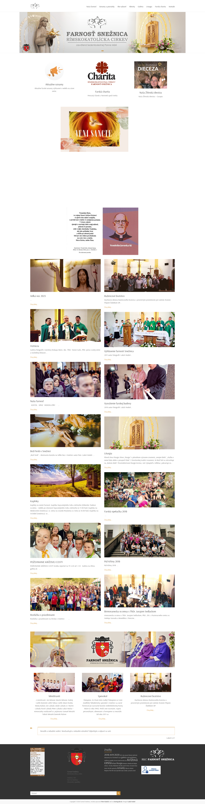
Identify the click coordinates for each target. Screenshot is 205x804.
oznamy (121, 767)
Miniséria (125, 763)
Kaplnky (34, 501)
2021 (121, 755)
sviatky (125, 770)
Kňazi (114, 763)
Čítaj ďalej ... (34, 304)
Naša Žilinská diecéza (151, 92)
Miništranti (54, 696)
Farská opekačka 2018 (115, 511)
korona (115, 760)
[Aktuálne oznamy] (54, 62)
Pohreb (131, 768)
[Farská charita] (102, 62)
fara (111, 757)
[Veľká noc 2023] (65, 260)
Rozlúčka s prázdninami (42, 614)
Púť (112, 770)
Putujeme (106, 770)
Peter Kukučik (105, 801)
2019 (111, 754)
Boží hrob (135, 755)
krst (126, 760)
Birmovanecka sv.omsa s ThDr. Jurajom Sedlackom (130, 611)
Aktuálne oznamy (54, 84)
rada (115, 770)
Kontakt (172, 6)
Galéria (140, 6)
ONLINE (109, 768)
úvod (134, 770)
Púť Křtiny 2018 (112, 561)
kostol (119, 760)
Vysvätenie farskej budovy (117, 403)
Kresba (123, 760)
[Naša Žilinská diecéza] (150, 62)
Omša (135, 766)
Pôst (110, 770)
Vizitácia (34, 346)
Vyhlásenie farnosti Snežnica (119, 351)
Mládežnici (115, 766)
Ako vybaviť (121, 6)
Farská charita (160, 6)
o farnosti (131, 766)
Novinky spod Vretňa (124, 766)
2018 (106, 754)
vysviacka (130, 770)
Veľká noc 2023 (38, 296)
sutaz (122, 770)
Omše (105, 768)
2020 (116, 754)
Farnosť (115, 757)
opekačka (114, 768)
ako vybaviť (125, 755)
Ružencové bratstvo (114, 296)
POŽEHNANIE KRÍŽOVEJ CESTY (46, 562)
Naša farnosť (91, 6)
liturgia (120, 763)
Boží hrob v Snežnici (40, 451)
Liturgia (149, 6)
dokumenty (107, 757)
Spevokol (102, 696)
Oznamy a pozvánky (106, 6)
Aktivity (132, 6)
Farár (119, 757)
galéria (123, 757)
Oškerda (127, 768)
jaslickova (133, 757)
